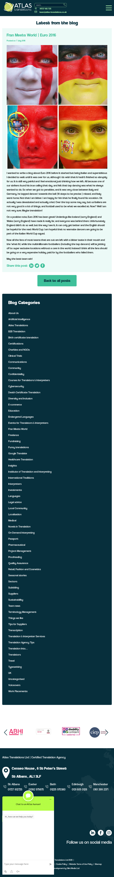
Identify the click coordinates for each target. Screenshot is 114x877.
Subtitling (13, 587)
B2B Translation (16, 331)
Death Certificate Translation (24, 392)
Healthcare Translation (20, 459)
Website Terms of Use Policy (80, 864)
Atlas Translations (18, 325)
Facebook (42, 265)
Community (14, 367)
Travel (11, 660)
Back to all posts (57, 280)
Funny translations (18, 447)
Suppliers (13, 593)
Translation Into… (17, 648)
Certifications (15, 343)
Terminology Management (22, 611)
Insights (12, 465)
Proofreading (15, 557)
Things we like (15, 618)
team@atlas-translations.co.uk (53, 12)
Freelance (13, 435)
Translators (14, 654)
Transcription (15, 630)
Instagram (109, 833)
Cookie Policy (61, 864)
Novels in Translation (19, 526)
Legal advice (15, 502)
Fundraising (14, 441)
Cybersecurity (16, 386)
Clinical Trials (15, 355)
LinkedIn (31, 265)
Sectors (12, 581)
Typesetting (15, 666)
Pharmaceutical (16, 544)
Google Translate (17, 453)
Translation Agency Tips (21, 642)
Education (13, 410)
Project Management (19, 550)
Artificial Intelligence (19, 319)
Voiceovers (14, 685)
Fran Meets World (17, 428)
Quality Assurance (18, 563)
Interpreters (15, 483)
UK (9, 672)
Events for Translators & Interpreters (28, 422)
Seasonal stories (17, 575)
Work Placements (17, 691)
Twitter (37, 265)
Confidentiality (16, 374)
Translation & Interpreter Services (26, 636)
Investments (15, 489)
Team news (14, 605)
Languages (14, 496)
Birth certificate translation (23, 337)
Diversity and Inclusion (20, 398)
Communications (17, 361)
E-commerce (15, 404)
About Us (13, 313)
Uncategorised (16, 679)
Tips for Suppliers (17, 624)
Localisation (15, 514)
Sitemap (98, 864)
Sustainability (15, 599)
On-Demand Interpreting (21, 532)
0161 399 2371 (100, 789)
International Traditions (21, 477)
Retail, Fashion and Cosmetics (24, 569)
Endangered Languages (21, 416)
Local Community (17, 508)
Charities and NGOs (19, 349)
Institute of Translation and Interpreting (30, 471)
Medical (12, 520)
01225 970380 (57, 789)
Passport (13, 538)
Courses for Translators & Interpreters (29, 380)
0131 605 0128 (79, 789)
